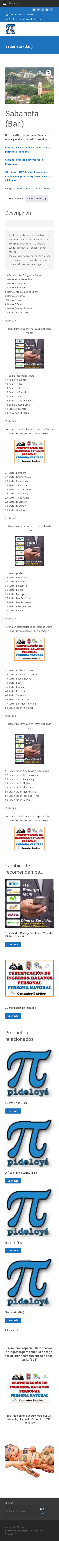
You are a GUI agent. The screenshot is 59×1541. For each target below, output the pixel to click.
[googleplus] (47, 11)
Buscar (9, 1502)
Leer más (13, 944)
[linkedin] (51, 11)
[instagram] (42, 11)
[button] (48, 73)
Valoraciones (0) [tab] (36, 198)
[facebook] (34, 11)
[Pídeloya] (8, 28)
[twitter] (38, 11)
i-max (36, 1530)
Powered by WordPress (16, 1530)
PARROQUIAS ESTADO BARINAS (34, 188)
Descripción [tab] (16, 198)
